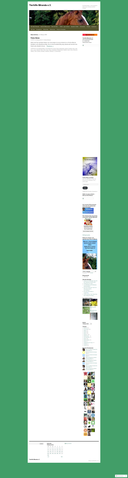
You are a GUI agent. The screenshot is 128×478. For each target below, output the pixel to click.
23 (50, 453)
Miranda (38, 49)
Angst (55, 48)
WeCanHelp (45, 29)
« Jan (48, 456)
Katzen (85, 333)
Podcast (85, 341)
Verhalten (43, 51)
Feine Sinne (35, 38)
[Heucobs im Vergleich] (93, 316)
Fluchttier (70, 48)
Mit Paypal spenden (86, 235)
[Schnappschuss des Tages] (86, 310)
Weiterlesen (50, 46)
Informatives (82, 26)
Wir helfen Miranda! (35, 26)
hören (73, 48)
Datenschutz (52, 29)
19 (57, 451)
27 (59, 453)
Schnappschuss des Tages (88, 283)
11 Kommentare (57, 51)
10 (52, 449)
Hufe (76, 48)
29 (48, 455)
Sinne (71, 49)
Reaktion (65, 49)
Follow (85, 188)
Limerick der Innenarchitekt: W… (91, 350)
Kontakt (88, 26)
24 (52, 453)
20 (59, 451)
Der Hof (85, 327)
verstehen (47, 51)
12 (57, 449)
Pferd (47, 49)
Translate (91, 272)
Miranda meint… (87, 335)
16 (50, 451)
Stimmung (75, 49)
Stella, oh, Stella (88, 349)
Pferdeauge (54, 49)
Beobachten (61, 48)
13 (59, 449)
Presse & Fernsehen (61, 29)
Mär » (62, 456)
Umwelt (85, 345)
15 (48, 451)
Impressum (93, 26)
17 (52, 451)
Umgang (38, 51)
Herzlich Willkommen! (45, 26)
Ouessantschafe (86, 337)
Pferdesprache (60, 49)
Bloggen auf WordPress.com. (94, 460)
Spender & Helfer (74, 26)
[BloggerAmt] (68, 443)
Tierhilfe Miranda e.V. (40, 5)
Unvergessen (39, 29)
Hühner (85, 330)
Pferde (50, 49)
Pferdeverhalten (41, 48)
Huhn (32, 49)
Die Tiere (33, 29)
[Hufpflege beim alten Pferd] (93, 311)
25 (55, 453)
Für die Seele (86, 329)
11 (55, 449)
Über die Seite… (54, 26)
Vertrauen (52, 51)
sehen (68, 49)
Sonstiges (85, 343)
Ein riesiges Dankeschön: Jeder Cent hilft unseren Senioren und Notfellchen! (90, 289)
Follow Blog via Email (88, 177)
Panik (44, 49)
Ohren (41, 49)
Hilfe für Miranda (47, 39)
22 (48, 453)
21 (62, 451)
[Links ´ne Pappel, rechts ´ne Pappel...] (93, 302)
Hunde (85, 331)
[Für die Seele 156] (93, 308)
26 (57, 453)
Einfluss (66, 48)
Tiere (35, 51)
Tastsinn (32, 51)
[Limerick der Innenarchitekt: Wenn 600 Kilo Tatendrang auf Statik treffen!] (86, 302)
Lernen (34, 49)
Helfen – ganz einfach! (65, 26)
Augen (57, 48)
